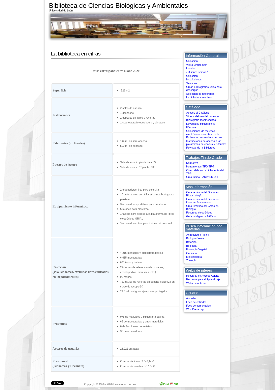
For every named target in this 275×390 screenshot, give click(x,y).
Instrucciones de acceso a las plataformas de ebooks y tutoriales (206, 143)
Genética (191, 253)
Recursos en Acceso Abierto (202, 275)
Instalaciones (194, 79)
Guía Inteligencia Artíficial (201, 216)
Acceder (191, 298)
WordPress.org (195, 309)
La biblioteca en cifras (199, 97)
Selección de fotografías (200, 93)
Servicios (191, 83)
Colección (192, 75)
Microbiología (194, 256)
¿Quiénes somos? (197, 72)
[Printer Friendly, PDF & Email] (168, 383)
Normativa (192, 162)
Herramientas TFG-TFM (200, 166)
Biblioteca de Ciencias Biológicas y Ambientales (118, 5)
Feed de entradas (196, 302)
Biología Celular (195, 238)
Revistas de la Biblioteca (200, 147)
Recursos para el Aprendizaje (203, 279)
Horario (190, 68)
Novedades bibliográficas (200, 123)
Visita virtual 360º (196, 64)
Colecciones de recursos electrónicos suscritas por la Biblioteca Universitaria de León (204, 134)
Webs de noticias (196, 283)
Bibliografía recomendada (201, 119)
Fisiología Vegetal (196, 249)
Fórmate (191, 127)
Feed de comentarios (198, 305)
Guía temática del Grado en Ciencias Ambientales (202, 201)
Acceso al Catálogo (197, 112)
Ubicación (192, 61)
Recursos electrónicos (199, 212)
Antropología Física (197, 234)
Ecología (191, 245)
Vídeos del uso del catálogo (202, 116)
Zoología (191, 260)
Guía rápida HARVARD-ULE (202, 177)
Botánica (191, 241)
